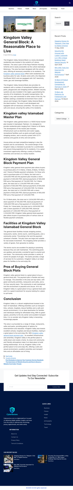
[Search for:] (59, 23)
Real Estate (9, 356)
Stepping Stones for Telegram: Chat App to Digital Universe (62, 43)
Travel (62, 8)
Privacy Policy (15, 440)
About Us (14, 434)
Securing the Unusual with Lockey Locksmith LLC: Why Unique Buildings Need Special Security (58, 457)
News (34, 8)
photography (43, 8)
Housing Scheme (11, 358)
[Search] (66, 23)
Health (27, 8)
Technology (54, 8)
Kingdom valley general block (14, 74)
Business (11, 8)
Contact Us (14, 437)
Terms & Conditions (17, 443)
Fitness (20, 8)
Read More (16, 459)
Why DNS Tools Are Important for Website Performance (24, 465)
